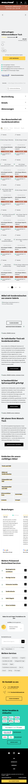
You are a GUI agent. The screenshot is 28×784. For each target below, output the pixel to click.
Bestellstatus (15, 657)
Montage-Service (10, 577)
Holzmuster (4, 664)
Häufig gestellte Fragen (20, 661)
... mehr (6, 775)
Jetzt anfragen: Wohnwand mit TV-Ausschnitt (11, 222)
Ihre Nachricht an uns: (6, 637)
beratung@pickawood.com (17, 692)
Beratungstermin (6, 657)
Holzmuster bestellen (12, 584)
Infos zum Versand (18, 737)
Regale (22, 128)
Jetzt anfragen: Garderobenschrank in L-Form (11, 172)
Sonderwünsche (10, 591)
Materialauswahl (14, 406)
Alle (2, 128)
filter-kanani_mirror (6, 129)
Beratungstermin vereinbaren (13, 326)
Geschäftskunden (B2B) (7, 661)
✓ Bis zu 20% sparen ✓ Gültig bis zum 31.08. (13, 6)
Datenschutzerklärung (6, 777)
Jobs (14, 768)
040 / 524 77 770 (15, 687)
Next (25, 15)
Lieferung (9, 66)
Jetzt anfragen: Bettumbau (7, 147)
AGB (14, 758)
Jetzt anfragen (14, 58)
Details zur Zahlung (6, 724)
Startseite (4, 83)
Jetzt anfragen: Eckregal (20, 147)
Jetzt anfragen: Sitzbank (20, 197)
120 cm (4, 50)
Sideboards (17, 128)
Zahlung (7, 68)
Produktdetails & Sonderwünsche (9, 667)
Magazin (11, 664)
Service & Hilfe (14, 742)
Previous (2, 15)
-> (23, 641)
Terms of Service (9, 648)
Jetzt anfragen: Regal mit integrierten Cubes (10, 197)
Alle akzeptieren (14, 781)
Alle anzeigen (17, 670)
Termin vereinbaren (14, 698)
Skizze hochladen (10, 605)
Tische (11, 128)
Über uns (21, 667)
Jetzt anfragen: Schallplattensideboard (9, 247)
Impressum (14, 765)
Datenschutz (14, 762)
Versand (4, 670)
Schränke (6, 128)
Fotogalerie (22, 657)
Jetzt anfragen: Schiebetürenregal (8, 272)
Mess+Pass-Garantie (17, 732)
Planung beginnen (14, 323)
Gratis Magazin (10, 598)
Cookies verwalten (22, 777)
